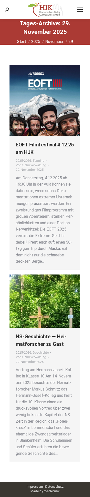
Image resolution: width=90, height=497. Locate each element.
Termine (38, 160)
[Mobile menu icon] (79, 10)
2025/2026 (23, 160)
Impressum (35, 486)
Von (31, 165)
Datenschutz (54, 486)
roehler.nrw (52, 491)
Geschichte (40, 352)
